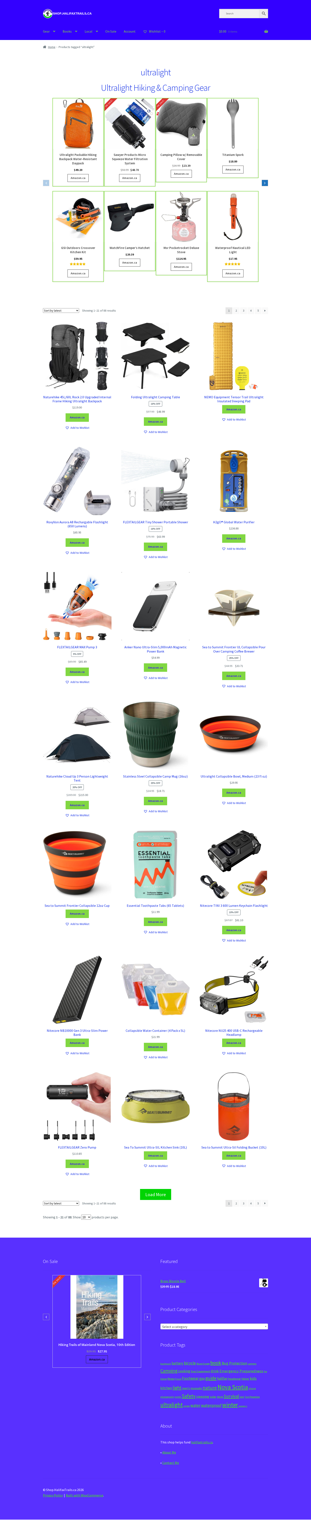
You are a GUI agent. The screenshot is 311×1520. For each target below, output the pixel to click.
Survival (231, 1396)
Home (51, 47)
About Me (169, 1452)
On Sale (110, 31)
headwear (234, 1379)
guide (210, 1378)
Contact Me (170, 1463)
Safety (188, 1396)
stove (220, 1397)
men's (186, 1388)
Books (67, 31)
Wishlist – (156, 31)
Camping (169, 1371)
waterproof (211, 1405)
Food (178, 1378)
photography (167, 1396)
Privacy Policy (53, 1495)
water (195, 1405)
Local (88, 31)
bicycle (190, 1363)
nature (210, 1388)
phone (252, 1388)
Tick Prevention (252, 1396)
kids (253, 1378)
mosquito (196, 1388)
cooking (184, 1371)
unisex (186, 1406)
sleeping (202, 1396)
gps (202, 1378)
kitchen (166, 1388)
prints (178, 1396)
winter (230, 1405)
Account (130, 31)
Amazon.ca (78, 178)
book (215, 1362)
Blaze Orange (203, 1363)
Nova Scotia (232, 1387)
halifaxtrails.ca (202, 1442)
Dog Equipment (200, 1371)
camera (252, 1363)
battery (177, 1363)
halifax (222, 1378)
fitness (171, 1379)
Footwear (190, 1378)
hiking (245, 1379)
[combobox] (214, 1326)
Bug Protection (234, 1363)
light (177, 1388)
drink (215, 1371)
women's (242, 1406)
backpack (165, 1363)
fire (265, 1371)
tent (242, 1396)
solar (213, 1397)
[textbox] (214, 1327)
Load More (155, 1194)
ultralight (171, 1404)
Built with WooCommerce (84, 1495)
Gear (46, 31)
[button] (265, 183)
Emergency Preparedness (241, 1371)
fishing (163, 1378)
